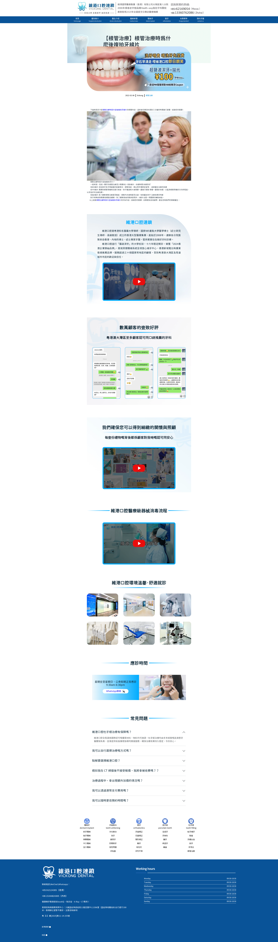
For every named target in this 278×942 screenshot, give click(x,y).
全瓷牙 (165, 832)
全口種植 (87, 847)
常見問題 (113, 847)
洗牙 (113, 836)
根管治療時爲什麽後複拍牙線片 (115, 110)
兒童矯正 (139, 836)
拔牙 (191, 843)
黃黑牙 (113, 840)
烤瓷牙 (165, 843)
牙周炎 (191, 847)
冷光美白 (113, 832)
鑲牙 (165, 840)
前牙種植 (87, 832)
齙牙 (139, 843)
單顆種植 (87, 840)
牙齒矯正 (139, 832)
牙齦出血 (191, 840)
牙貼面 (113, 851)
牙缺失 (165, 836)
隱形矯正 (139, 840)
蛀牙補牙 (191, 832)
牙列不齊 (139, 851)
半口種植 (87, 843)
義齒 (165, 847)
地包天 (139, 847)
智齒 (191, 836)
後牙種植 (87, 836)
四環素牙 (113, 843)
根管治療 (149, 96)
